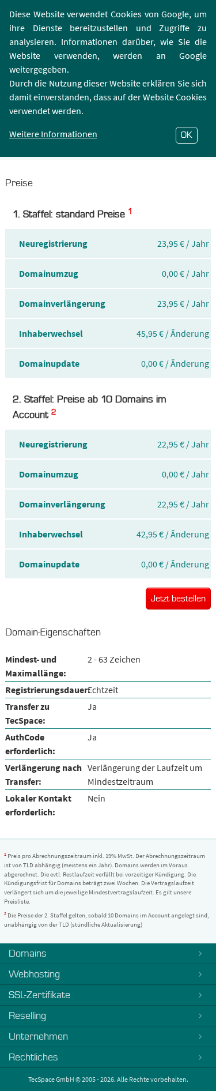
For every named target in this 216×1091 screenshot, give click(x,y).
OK (186, 135)
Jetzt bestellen (178, 598)
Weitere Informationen (53, 134)
